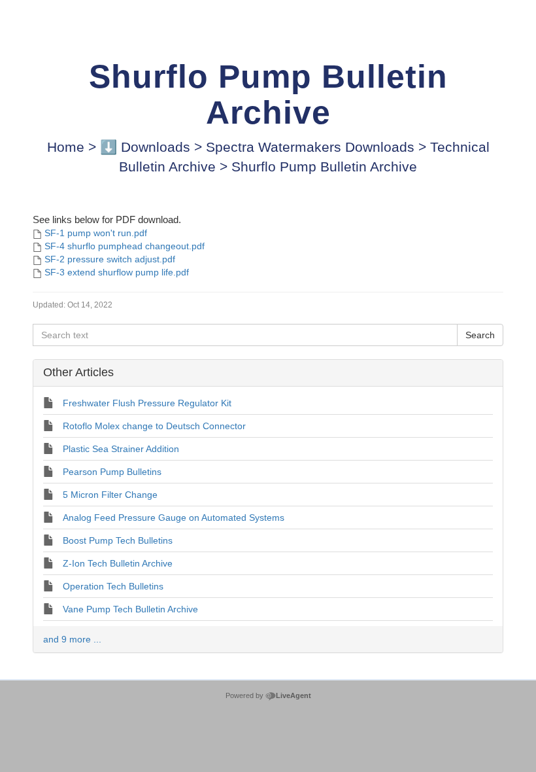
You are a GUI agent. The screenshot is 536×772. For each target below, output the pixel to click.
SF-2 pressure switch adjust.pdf (109, 259)
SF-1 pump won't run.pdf (95, 233)
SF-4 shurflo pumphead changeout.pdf (124, 246)
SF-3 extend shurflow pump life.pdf (116, 272)
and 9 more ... (72, 639)
